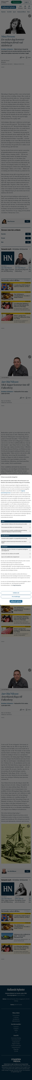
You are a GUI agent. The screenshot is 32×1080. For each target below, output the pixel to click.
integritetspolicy (16, 585)
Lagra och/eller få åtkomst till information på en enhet (14, 524)
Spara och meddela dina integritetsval (10, 557)
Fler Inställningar (16, 596)
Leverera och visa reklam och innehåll (10, 553)
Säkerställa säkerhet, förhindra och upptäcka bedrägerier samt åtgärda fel (14, 550)
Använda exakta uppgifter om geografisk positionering (14, 538)
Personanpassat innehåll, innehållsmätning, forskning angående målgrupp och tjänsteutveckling (14, 531)
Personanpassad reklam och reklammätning (11, 527)
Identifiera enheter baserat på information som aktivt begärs (13, 542)
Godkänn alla (16, 593)
